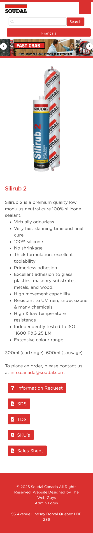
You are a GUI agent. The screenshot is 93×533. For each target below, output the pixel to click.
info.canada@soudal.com (37, 372)
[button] (85, 8)
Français (48, 33)
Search (75, 22)
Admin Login (46, 503)
